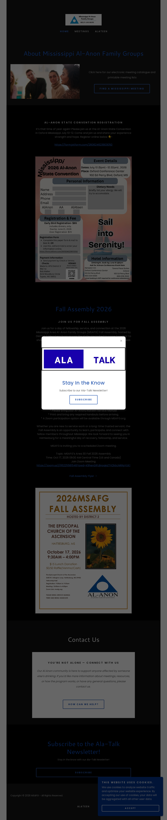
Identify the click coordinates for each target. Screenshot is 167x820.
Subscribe (83, 399)
